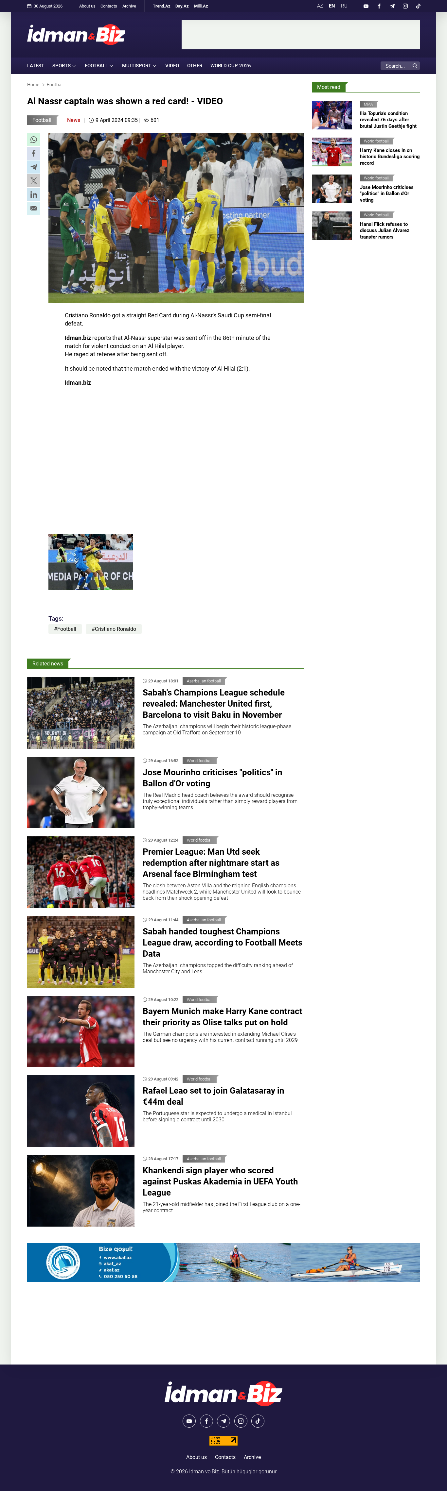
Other (194, 66)
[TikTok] (418, 6)
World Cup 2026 (230, 66)
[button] (33, 139)
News (73, 120)
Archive (129, 6)
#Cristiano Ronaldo (114, 629)
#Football (65, 629)
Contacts (108, 6)
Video (172, 66)
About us (87, 6)
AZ (320, 6)
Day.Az (182, 6)
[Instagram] (405, 6)
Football (41, 120)
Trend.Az (161, 6)
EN (332, 6)
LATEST (35, 66)
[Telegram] (392, 6)
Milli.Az (201, 6)
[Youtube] (366, 6)
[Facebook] (379, 6)
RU (344, 6)
